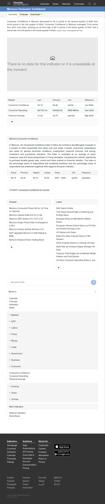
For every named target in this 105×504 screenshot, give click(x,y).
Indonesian (28, 487)
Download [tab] (35, 14)
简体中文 (58, 477)
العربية (41, 484)
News (11, 307)
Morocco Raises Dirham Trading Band (26, 239)
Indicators (13, 304)
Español (11, 480)
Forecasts (11, 458)
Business (15, 359)
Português (11, 484)
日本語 (57, 480)
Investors (42, 451)
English (10, 477)
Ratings (10, 461)
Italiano (26, 480)
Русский (42, 477)
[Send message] (93, 282)
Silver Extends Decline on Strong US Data (75, 242)
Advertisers (43, 455)
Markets (14, 314)
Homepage (12, 445)
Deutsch (26, 477)
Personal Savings (16, 115)
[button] (94, 4)
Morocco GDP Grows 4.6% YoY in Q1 (26, 218)
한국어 (57, 484)
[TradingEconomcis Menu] (9, 3)
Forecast (13, 301)
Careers (42, 448)
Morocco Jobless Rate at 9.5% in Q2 (25, 214)
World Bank (14, 415)
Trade (13, 347)
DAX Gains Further (64, 208)
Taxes (13, 392)
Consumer (15, 366)
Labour (14, 327)
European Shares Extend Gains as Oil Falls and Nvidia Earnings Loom (76, 227)
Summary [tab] (12, 14)
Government (16, 353)
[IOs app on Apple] (62, 446)
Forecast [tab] (24, 14)
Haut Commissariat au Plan (72, 30)
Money (13, 340)
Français (11, 487)
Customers (43, 445)
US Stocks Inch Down (66, 232)
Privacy (41, 461)
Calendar (13, 298)
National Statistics (17, 412)
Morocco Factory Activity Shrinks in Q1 (26, 229)
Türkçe (41, 480)
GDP (13, 321)
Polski (25, 484)
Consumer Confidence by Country (34, 189)
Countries (11, 448)
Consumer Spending (17, 110)
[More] (12, 121)
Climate (14, 399)
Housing (14, 386)
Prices (13, 334)
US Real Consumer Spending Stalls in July (75, 260)
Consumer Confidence (18, 105)
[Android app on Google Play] (62, 453)
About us (42, 458)
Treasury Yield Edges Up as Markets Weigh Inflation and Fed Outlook (76, 255)
